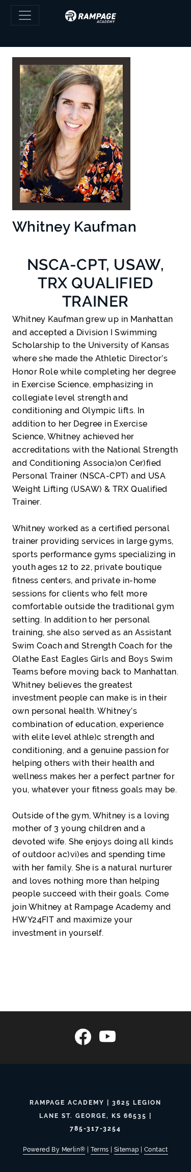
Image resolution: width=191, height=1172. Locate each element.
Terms (100, 1149)
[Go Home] (95, 13)
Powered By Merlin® (54, 1149)
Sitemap (126, 1149)
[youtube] (107, 1037)
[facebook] (83, 1037)
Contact (156, 1149)
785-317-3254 (95, 1128)
